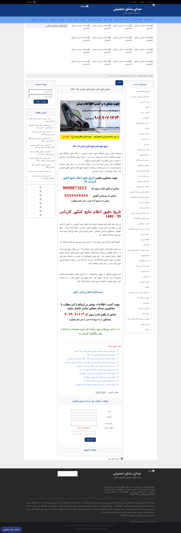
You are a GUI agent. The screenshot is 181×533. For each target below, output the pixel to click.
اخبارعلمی (146, 276)
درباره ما (150, 2)
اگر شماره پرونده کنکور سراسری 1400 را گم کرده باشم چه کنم (42, 146)
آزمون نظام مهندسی (142, 91)
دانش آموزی (145, 234)
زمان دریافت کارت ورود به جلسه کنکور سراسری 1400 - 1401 (41, 159)
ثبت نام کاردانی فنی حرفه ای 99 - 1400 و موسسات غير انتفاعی (96, 366)
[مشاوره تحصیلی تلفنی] (154, 5)
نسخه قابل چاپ (113, 459)
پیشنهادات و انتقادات (56, 20)
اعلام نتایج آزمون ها (142, 171)
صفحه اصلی (149, 20)
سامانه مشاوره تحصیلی (77, 525)
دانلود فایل (145, 314)
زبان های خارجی (143, 176)
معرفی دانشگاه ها (143, 298)
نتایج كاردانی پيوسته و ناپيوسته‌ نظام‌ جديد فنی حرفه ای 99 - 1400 (95, 351)
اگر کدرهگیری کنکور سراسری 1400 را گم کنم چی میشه (41, 139)
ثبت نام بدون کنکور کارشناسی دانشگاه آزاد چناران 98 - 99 (98, 370)
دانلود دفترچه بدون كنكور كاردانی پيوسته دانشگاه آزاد (99, 377)
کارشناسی (146, 303)
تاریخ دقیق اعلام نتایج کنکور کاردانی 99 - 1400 (90, 89)
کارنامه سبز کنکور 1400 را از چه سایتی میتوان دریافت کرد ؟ (42, 153)
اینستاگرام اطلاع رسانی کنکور (87, 292)
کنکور (147, 107)
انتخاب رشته (145, 112)
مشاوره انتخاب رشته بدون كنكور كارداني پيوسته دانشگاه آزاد (97, 373)
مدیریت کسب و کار (142, 266)
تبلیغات (69, 20)
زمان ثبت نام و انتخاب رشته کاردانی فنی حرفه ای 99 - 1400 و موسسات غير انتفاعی (90, 362)
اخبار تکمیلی (145, 271)
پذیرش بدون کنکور (142, 160)
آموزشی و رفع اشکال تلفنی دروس (138, 319)
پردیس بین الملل (143, 149)
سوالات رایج (108, 20)
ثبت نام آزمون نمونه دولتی (140, 213)
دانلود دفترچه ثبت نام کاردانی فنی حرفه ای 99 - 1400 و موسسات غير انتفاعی (92, 359)
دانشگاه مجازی (144, 155)
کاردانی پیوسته (144, 134)
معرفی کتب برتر (144, 202)
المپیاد (147, 128)
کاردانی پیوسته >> (142, 76)
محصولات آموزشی (143, 181)
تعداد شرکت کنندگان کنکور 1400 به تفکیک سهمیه (41, 120)
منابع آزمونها (145, 255)
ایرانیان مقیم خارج (95, 20)
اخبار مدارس (145, 139)
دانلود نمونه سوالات (142, 187)
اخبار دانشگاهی (144, 261)
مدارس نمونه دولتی (142, 123)
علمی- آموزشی (144, 282)
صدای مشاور (145, 324)
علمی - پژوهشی (143, 224)
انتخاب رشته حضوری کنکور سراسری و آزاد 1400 (43, 133)
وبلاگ (147, 329)
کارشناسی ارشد (144, 208)
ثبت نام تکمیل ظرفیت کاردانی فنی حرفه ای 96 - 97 (100, 381)
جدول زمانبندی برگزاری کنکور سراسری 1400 (42, 166)
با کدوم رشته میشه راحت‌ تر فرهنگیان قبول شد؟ (43, 177)
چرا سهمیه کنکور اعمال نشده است (39, 171)
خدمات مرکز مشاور (122, 20)
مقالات (147, 287)
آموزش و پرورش (143, 308)
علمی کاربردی (144, 102)
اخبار (119, 82)
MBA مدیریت (144, 239)
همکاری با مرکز (80, 20)
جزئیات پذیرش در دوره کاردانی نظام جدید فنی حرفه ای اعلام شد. (95, 385)
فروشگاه (34, 20)
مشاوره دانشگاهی (143, 165)
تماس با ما (132, 2)
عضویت (142, 2)
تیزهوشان (146, 118)
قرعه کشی (43, 20)
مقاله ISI (146, 245)
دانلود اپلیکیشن (136, 20)
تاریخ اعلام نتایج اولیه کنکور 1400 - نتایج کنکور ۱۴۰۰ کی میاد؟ (41, 126)
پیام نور (146, 144)
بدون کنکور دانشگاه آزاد (141, 218)
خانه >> (150, 76)
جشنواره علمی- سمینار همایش (139, 292)
